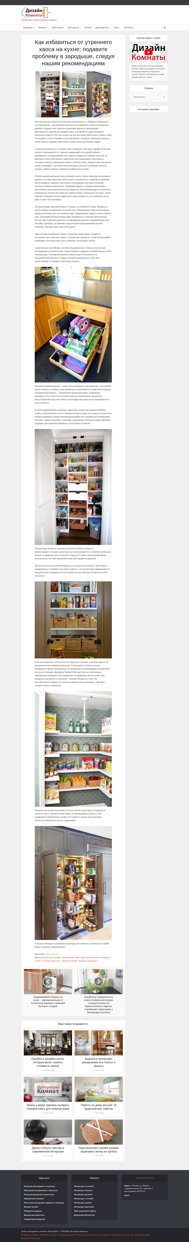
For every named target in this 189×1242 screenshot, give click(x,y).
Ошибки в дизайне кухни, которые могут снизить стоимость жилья (47, 1062)
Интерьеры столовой (84, 1186)
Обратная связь (144, 1178)
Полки (38, 961)
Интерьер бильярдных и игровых (39, 1186)
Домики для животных (34, 1215)
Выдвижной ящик (70, 957)
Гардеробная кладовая (34, 1219)
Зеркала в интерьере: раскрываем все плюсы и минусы (98, 1062)
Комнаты (42, 27)
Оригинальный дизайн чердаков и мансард (44, 1203)
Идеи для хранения (90, 957)
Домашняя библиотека (84, 1215)
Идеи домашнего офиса (85, 1211)
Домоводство (101, 27)
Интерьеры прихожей (84, 1207)
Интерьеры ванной (82, 1203)
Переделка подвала (33, 1211)
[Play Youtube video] (148, 52)
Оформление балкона (34, 1199)
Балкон (88, 27)
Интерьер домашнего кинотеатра (39, 1194)
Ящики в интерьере (88, 961)
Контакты (128, 27)
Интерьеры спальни (83, 1190)
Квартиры (28, 27)
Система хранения (51, 961)
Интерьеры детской (83, 1194)
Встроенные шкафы (51, 957)
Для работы (58, 27)
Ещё (116, 27)
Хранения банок (69, 961)
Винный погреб (31, 1207)
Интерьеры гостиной (83, 1199)
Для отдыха (73, 27)
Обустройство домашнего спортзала (41, 1190)
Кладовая (105, 957)
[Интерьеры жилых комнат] (36, 12)
